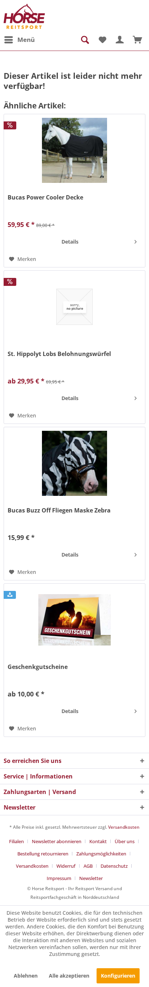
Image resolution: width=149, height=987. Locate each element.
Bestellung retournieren (42, 853)
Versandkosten (124, 827)
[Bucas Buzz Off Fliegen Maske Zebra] (74, 463)
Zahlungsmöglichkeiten (101, 853)
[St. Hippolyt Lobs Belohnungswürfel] (74, 306)
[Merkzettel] (102, 40)
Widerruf (66, 866)
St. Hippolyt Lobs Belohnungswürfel (59, 354)
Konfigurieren (118, 975)
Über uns (125, 841)
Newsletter (91, 878)
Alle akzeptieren (69, 975)
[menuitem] (19, 40)
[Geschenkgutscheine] (74, 619)
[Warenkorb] (137, 40)
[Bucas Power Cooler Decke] (74, 150)
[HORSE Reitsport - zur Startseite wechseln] (24, 16)
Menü (26, 39)
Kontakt (98, 841)
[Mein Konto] (119, 40)
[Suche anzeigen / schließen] (84, 40)
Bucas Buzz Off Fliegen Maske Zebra (59, 510)
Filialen (16, 841)
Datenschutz (114, 866)
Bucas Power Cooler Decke (45, 197)
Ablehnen (26, 975)
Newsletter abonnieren (56, 841)
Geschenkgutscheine (38, 667)
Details (69, 241)
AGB (88, 866)
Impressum (59, 878)
